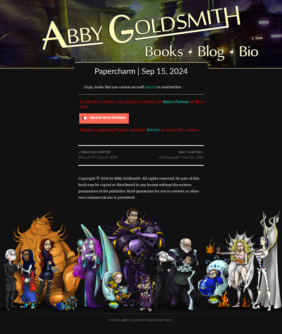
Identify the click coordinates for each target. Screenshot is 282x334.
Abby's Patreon (175, 102)
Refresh (153, 130)
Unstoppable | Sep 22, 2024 (181, 155)
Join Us (150, 87)
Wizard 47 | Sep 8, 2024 (98, 155)
